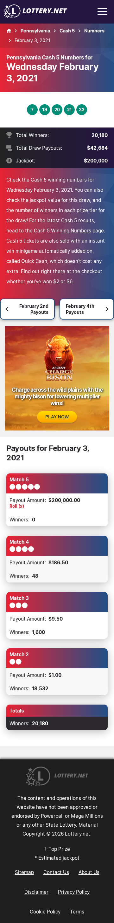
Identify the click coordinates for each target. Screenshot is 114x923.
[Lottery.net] (35, 16)
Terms (77, 911)
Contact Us (56, 872)
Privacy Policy (74, 892)
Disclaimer (36, 892)
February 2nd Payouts (33, 309)
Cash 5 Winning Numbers (62, 230)
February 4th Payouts (80, 309)
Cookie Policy (45, 911)
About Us (89, 872)
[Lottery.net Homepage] (9, 31)
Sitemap (24, 872)
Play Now (57, 416)
